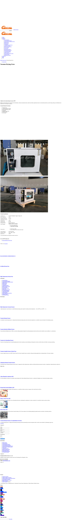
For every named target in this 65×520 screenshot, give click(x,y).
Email (1, 428)
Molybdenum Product (7, 55)
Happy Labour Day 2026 (5, 398)
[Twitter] (14, 472)
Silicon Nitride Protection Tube (8, 53)
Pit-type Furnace (6, 47)
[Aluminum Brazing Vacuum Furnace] (4, 360)
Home (3, 37)
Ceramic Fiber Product (7, 51)
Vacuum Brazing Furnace (8, 40)
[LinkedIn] (24, 472)
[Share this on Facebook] (5, 254)
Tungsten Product (6, 54)
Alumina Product (6, 52)
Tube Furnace (4, 284)
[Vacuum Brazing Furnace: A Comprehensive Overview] (4, 418)
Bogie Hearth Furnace (7, 49)
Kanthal (6, 481)
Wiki (3, 57)
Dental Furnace (6, 43)
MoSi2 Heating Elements (6, 289)
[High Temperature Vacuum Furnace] (4, 305)
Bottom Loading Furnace (8, 46)
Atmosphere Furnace (7, 45)
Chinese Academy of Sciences (6, 477)
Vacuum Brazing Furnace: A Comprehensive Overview (11, 420)
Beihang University (5, 480)
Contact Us (4, 56)
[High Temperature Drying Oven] (5, 274)
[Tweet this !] (15, 254)
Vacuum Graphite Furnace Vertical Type (8, 351)
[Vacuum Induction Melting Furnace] (4, 327)
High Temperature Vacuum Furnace (7, 306)
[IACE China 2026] (4, 407)
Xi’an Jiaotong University (6, 479)
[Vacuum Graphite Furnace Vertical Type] (4, 349)
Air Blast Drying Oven (4, 266)
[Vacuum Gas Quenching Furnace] (4, 338)
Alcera (3, 481)
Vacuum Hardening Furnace (6, 445)
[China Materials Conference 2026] (4, 374)
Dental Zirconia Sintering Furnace (7, 446)
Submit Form (2, 438)
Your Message (2, 434)
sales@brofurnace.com (6, 460)
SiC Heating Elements (5, 290)
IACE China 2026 (3, 409)
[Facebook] (5, 472)
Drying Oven (6, 48)
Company (1, 432)
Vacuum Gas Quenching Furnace (6, 340)
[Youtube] (33, 472)
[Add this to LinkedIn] (24, 254)
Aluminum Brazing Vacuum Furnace (7, 362)
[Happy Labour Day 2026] (4, 396)
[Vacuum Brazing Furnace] (4, 316)
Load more (2, 423)
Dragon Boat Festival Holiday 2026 (7, 387)
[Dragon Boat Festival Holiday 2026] (4, 385)
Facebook (6, 243)
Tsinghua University (5, 476)
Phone (1, 430)
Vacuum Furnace (6, 39)
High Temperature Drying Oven (7, 240)
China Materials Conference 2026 (6, 376)
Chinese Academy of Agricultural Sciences (8, 478)
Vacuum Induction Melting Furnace (9, 41)
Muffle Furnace (6, 42)
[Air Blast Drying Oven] (5, 264)
